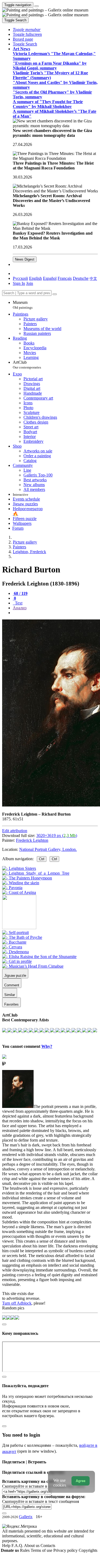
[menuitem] (93, 278)
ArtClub (27, 364)
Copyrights (88, 1550)
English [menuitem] (35, 278)
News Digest (24, 259)
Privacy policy (66, 1550)
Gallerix (26, 1516)
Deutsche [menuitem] (81, 278)
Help (6, 1545)
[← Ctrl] (19, 892)
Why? (46, 1046)
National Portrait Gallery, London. (48, 849)
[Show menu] (36, 6)
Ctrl (41, 859)
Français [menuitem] (65, 278)
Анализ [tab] (19, 608)
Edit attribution (14, 830)
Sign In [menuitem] (19, 283)
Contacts (48, 1545)
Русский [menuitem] (20, 278)
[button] (27, 29)
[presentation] (55, 612)
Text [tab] (18, 603)
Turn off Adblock (16, 1303)
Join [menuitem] (29, 283)
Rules (25, 1550)
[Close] (55, 294)
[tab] (20, 593)
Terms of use (42, 1550)
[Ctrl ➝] (15, 932)
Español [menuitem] (50, 278)
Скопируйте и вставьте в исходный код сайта (43, 1486)
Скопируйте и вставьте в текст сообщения (40, 1501)
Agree (80, 1481)
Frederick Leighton (32, 840)
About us (32, 1545)
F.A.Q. (17, 1545)
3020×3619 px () (56, 835)
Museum (23, 304)
